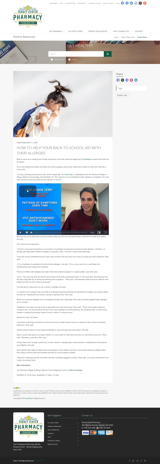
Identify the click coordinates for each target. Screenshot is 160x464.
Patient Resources (97, 31)
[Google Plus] (133, 460)
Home (116, 37)
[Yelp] (144, 3)
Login (118, 3)
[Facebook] (122, 3)
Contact (139, 31)
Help (61, 3)
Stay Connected (121, 31)
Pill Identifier (70, 3)
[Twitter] (140, 3)
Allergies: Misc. (122, 95)
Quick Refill (82, 3)
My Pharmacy (55, 31)
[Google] (127, 3)
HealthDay (28, 398)
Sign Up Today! (108, 3)
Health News (59, 59)
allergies (88, 159)
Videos (74, 59)
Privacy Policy (53, 444)
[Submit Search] (108, 54)
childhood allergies (75, 370)
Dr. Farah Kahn (67, 174)
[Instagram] (136, 3)
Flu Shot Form (75, 31)
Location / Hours (95, 3)
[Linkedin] (131, 3)
